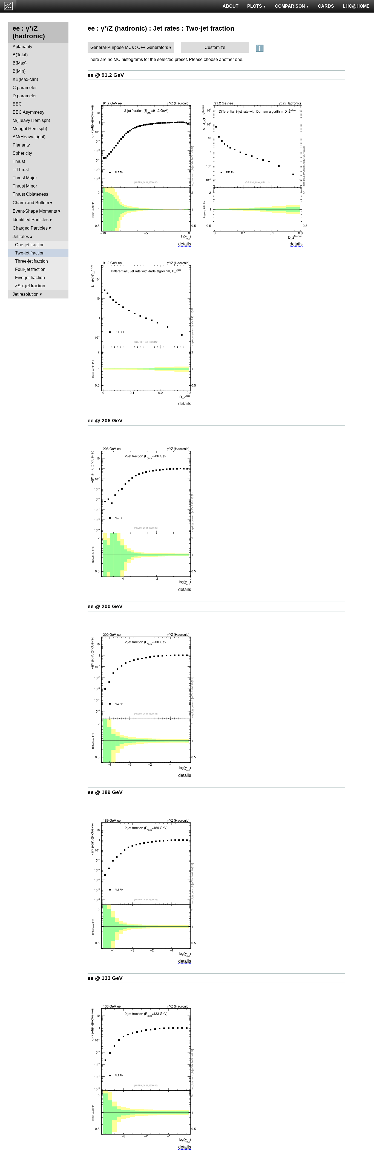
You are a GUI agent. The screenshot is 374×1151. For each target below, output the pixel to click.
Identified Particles (30, 219)
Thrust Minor (25, 186)
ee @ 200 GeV (105, 606)
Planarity (21, 145)
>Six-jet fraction (30, 285)
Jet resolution (26, 294)
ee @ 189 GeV (105, 792)
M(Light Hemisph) (30, 128)
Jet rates (21, 236)
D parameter (25, 95)
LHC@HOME (356, 6)
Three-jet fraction (31, 261)
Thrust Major (25, 177)
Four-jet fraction (30, 269)
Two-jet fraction (30, 253)
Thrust (19, 161)
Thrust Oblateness (30, 194)
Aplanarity (22, 46)
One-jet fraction (30, 244)
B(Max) (20, 63)
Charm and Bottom (31, 202)
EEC (17, 104)
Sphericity (22, 153)
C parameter (25, 87)
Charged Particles (30, 228)
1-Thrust (21, 169)
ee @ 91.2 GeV (106, 75)
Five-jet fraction (30, 277)
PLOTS (254, 6)
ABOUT (230, 6)
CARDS (326, 6)
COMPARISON (290, 6)
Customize (215, 47)
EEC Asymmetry (28, 112)
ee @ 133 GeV (105, 978)
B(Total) (20, 54)
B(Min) (19, 71)
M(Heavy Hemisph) (31, 120)
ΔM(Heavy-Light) (29, 136)
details (184, 244)
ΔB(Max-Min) (25, 79)
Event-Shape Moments (35, 211)
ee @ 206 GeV (105, 420)
